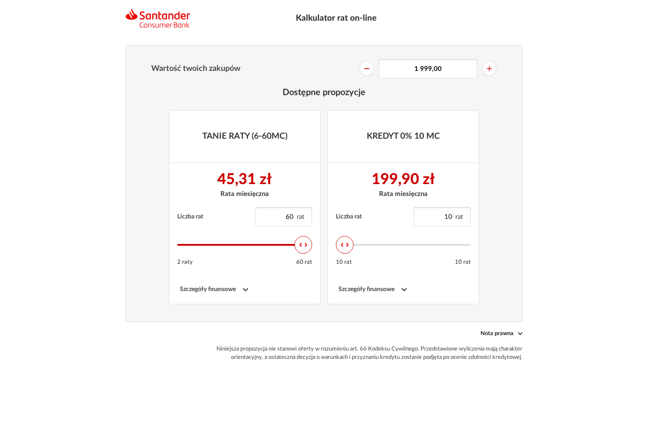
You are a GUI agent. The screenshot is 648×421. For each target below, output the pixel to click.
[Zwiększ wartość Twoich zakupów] (489, 68)
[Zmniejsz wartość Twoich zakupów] (366, 68)
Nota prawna (497, 333)
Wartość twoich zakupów (195, 69)
